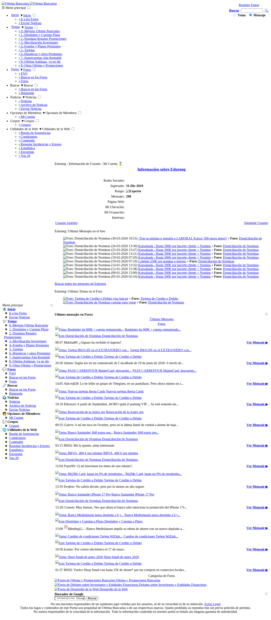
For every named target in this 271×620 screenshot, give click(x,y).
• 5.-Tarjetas (27, 50)
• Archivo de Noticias (33, 105)
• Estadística (27, 148)
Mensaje (259, 15)
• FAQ (23, 73)
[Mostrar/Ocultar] (52, 305)
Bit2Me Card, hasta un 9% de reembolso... (153, 474)
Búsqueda (15, 393)
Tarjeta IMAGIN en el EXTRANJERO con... (160, 350)
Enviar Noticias (19, 317)
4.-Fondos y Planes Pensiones (29, 345)
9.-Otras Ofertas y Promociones (30, 365)
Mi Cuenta (16, 417)
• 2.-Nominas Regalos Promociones (42, 38)
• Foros (23, 81)
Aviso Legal (212, 604)
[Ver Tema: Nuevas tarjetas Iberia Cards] (80, 391)
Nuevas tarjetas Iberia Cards (125, 391)
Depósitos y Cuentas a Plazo (123, 521)
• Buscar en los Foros (33, 77)
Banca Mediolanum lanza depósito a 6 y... (152, 515)
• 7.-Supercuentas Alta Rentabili (40, 58)
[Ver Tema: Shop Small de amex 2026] (79, 557)
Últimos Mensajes (162, 319)
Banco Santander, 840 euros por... (136, 432)
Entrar (255, 5)
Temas (15, 27)
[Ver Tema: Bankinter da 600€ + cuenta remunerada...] (89, 329)
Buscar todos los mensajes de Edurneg (80, 284)
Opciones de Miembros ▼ (28, 113)
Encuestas (15, 454)
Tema (241, 15)
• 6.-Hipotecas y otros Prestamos (40, 54)
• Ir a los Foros (28, 19)
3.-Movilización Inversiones (27, 341)
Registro (244, 5)
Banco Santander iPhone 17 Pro (132, 494)
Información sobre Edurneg (161, 169)
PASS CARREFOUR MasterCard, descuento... (164, 370)
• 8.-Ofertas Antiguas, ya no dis (40, 61)
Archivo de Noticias (22, 405)
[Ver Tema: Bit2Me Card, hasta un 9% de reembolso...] (89, 474)
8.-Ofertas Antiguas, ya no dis (29, 361)
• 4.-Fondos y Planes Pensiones (40, 46)
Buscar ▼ (17, 85)
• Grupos (25, 125)
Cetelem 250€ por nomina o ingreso (162, 261)
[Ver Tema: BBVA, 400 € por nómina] (78, 453)
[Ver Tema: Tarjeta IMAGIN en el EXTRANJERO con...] (92, 350)
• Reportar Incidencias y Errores (40, 144)
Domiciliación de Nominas (241, 246)
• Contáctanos (28, 136)
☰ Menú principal (14, 8)
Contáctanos (17, 438)
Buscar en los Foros (22, 377)
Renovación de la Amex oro (125, 412)
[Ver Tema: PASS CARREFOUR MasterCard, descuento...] (93, 370)
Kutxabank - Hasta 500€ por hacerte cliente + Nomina (174, 246)
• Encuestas (26, 152)
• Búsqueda (26, 93)
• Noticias (25, 101)
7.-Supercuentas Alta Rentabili (29, 357)
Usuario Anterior (66, 223)
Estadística (16, 450)
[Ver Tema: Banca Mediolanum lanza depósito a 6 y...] (89, 515)
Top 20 (14, 458)
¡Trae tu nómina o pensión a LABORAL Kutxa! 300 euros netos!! (182, 238)
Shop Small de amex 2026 (121, 557)
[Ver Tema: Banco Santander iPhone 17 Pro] (83, 494)
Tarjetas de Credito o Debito (159, 298)
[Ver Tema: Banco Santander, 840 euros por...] (84, 432)
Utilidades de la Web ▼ (26, 129)
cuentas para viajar (123, 302)
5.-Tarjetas (16, 349)
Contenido (16, 442)
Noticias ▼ (17, 97)
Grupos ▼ (17, 121)
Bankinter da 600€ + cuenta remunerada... (153, 329)
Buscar (234, 10)
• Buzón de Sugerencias (35, 133)
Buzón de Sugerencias (24, 434)
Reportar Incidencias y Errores (29, 446)
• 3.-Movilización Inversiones (38, 42)
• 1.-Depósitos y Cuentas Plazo (39, 35)
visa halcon (120, 298)
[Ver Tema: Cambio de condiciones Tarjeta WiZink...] (89, 536)
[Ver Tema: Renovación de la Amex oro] (80, 412)
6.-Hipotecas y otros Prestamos (29, 353)
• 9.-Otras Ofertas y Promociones (41, 65)
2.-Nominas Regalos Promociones (20, 335)
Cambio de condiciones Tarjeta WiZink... (150, 536)
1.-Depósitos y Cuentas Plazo (28, 329)
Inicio (15, 15)
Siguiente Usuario (256, 223)
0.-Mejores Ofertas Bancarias (28, 325)
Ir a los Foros (18, 313)
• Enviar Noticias (30, 23)
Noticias (14, 401)
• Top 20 (24, 155)
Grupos (14, 426)
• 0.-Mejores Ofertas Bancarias (39, 31)
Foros (15, 69)
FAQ (12, 373)
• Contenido (27, 140)
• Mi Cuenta (27, 116)
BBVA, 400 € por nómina (120, 453)
